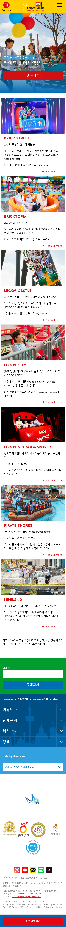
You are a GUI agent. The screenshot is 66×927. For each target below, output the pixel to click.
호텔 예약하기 (33, 921)
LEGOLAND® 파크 (40, 699)
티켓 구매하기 (33, 75)
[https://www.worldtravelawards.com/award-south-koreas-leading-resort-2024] (9, 829)
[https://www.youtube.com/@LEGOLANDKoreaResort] (25, 870)
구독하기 (33, 685)
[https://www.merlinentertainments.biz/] (33, 800)
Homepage (8, 699)
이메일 (6, 668)
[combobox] (33, 767)
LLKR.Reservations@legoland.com (26, 896)
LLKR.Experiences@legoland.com (26, 894)
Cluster (56, 699)
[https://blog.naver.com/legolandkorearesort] (41, 870)
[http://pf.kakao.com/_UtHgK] (33, 870)
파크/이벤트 (23, 699)
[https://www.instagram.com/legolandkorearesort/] (17, 870)
